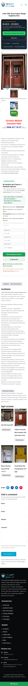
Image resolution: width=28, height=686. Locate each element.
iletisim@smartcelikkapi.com (11, 659)
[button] (2, 52)
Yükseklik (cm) (7, 237)
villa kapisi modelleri (18, 399)
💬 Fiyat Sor (14, 684)
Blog (4, 640)
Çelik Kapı (6, 605)
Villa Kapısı (6, 619)
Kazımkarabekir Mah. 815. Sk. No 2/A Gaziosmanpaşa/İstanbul (12, 665)
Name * (3, 503)
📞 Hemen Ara (14, 259)
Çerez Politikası (7, 637)
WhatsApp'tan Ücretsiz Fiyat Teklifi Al (14, 33)
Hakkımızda (6, 634)
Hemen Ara (14, 38)
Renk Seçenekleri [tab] (16, 284)
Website (3, 519)
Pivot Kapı (6, 616)
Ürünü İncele (6, 429)
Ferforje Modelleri (8, 613)
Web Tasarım (7, 643)
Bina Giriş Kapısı (8, 611)
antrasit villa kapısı (17, 395)
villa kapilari (8, 399)
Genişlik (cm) (7, 230)
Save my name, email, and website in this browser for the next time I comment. (13, 546)
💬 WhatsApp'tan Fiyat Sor (14, 254)
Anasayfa (6, 629)
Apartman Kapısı (8, 608)
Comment (4, 527)
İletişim (5, 631)
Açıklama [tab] (6, 284)
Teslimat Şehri (7, 244)
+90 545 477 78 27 (8, 654)
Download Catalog (7, 391)
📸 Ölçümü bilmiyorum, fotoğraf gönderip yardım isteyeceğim (13, 265)
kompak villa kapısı (13, 397)
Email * (3, 511)
